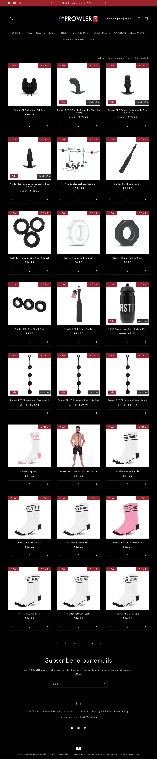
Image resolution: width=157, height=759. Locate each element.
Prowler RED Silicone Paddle (78, 329)
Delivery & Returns (51, 711)
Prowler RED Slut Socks (29, 542)
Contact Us (82, 711)
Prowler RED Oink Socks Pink (127, 542)
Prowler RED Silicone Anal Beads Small (29, 400)
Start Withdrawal (88, 717)
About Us (69, 711)
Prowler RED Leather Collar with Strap (78, 471)
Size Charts (32, 711)
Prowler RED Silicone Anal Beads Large (127, 400)
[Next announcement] (105, 3)
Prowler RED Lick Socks (127, 613)
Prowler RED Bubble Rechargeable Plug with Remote (127, 111)
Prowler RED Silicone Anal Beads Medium (78, 400)
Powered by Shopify (45, 754)
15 (91, 643)
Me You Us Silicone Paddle (127, 184)
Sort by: (100, 58)
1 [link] (56, 643)
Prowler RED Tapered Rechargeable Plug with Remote (29, 185)
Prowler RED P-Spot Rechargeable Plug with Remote (78, 111)
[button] (11, 18)
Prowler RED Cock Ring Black (127, 258)
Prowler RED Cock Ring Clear (78, 258)
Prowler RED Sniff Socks (127, 471)
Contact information (130, 754)
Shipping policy (112, 754)
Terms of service (95, 754)
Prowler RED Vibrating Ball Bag (29, 110)
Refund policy (63, 754)
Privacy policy (79, 754)
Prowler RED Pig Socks (29, 613)
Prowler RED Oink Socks (78, 613)
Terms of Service (68, 717)
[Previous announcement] (51, 3)
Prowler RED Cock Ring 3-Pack (29, 329)
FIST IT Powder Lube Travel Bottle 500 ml (127, 329)
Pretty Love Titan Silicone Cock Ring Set (29, 258)
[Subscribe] (103, 684)
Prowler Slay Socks (29, 471)
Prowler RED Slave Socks (78, 542)
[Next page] (100, 643)
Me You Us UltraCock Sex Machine (78, 184)
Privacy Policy (121, 711)
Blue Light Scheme (101, 711)
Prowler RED (31, 754)
